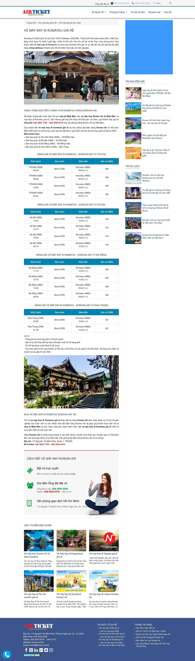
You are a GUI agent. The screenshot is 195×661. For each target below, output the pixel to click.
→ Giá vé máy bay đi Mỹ (108, 631)
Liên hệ (167, 12)
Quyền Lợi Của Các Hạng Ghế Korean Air (153, 634)
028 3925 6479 (37, 639)
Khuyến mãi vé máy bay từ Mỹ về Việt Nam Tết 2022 (156, 221)
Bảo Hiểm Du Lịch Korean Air (148, 640)
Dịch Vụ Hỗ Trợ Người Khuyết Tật (149, 637)
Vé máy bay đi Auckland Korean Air (69, 595)
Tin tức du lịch (138, 12)
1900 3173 (51, 639)
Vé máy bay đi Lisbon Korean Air (104, 595)
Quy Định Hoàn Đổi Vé (145, 627)
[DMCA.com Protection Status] (32, 654)
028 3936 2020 (40, 636)
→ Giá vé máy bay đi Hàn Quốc (111, 636)
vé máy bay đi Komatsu (45, 44)
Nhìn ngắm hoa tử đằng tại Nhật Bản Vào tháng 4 (154, 136)
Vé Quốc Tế (98, 12)
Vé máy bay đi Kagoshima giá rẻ (70, 555)
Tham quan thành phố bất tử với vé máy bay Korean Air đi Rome (155, 207)
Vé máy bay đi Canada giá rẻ (111, 639)
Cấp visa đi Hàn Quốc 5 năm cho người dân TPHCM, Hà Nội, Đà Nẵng (156, 93)
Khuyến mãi (154, 12)
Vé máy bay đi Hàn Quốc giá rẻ (112, 633)
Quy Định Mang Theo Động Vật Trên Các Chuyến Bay (153, 645)
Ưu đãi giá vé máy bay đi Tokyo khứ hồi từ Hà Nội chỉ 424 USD (156, 191)
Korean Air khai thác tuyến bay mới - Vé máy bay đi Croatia (156, 121)
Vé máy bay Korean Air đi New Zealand (37, 555)
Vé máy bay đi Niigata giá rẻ (103, 553)
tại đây (73, 473)
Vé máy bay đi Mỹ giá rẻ (109, 627)
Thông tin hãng (117, 12)
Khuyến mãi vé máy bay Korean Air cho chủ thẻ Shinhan (153, 178)
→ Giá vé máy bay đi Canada (110, 642)
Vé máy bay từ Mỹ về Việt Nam (112, 645)
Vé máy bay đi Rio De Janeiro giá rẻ (35, 595)
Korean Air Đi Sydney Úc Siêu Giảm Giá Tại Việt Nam (155, 236)
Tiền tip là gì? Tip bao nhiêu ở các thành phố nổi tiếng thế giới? (155, 153)
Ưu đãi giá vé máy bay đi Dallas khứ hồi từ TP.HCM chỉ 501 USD (156, 108)
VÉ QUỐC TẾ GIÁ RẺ (107, 624)
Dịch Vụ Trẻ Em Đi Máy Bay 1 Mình (151, 631)
